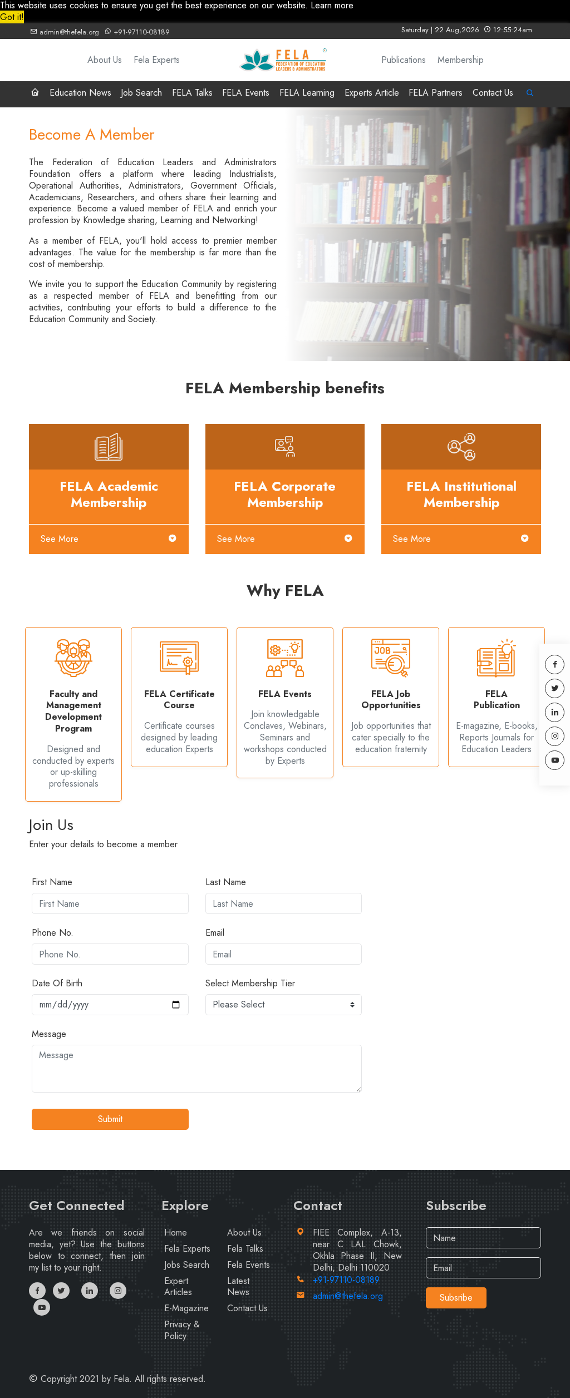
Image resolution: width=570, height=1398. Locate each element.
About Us (104, 59)
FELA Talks (192, 92)
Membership (461, 59)
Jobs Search (186, 1264)
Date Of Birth (57, 984)
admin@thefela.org (68, 32)
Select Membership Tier (250, 984)
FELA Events (245, 92)
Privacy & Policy (182, 1330)
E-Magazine (186, 1308)
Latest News (238, 1286)
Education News (80, 92)
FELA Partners (436, 92)
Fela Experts (157, 59)
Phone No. (52, 933)
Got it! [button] (12, 17)
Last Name (225, 882)
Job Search (141, 92)
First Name (52, 882)
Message (49, 1034)
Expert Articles (178, 1286)
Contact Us (493, 92)
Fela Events (248, 1264)
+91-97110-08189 (140, 32)
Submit (110, 1119)
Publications (403, 59)
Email (214, 933)
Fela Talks (245, 1248)
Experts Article (372, 92)
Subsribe (456, 1297)
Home (175, 1232)
